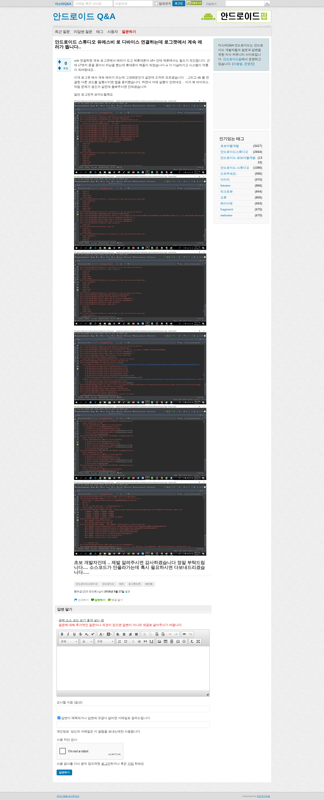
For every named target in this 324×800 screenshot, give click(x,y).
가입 (131, 763)
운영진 (248, 64)
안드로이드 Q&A (84, 16)
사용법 (237, 64)
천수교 (78, 591)
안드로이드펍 (232, 59)
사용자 (112, 32)
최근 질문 (62, 32)
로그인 (105, 763)
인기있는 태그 (231, 139)
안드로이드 (108, 584)
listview (225, 185)
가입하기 (211, 4)
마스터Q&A (63, 4)
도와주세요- (228, 173)
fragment (226, 209)
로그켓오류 (134, 584)
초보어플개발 (229, 146)
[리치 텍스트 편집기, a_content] (133, 668)
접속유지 (165, 3)
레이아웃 (226, 203)
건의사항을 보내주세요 (68, 796)
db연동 (149, 584)
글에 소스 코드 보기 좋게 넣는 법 (81, 620)
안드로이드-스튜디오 (234, 167)
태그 (99, 32)
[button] (62, 634)
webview (226, 215)
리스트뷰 (226, 191)
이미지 (225, 179)
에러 (121, 584)
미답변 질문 (83, 32)
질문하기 (129, 32)
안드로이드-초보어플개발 (237, 157)
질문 (127, 591)
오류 (223, 197)
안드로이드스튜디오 (234, 152)
